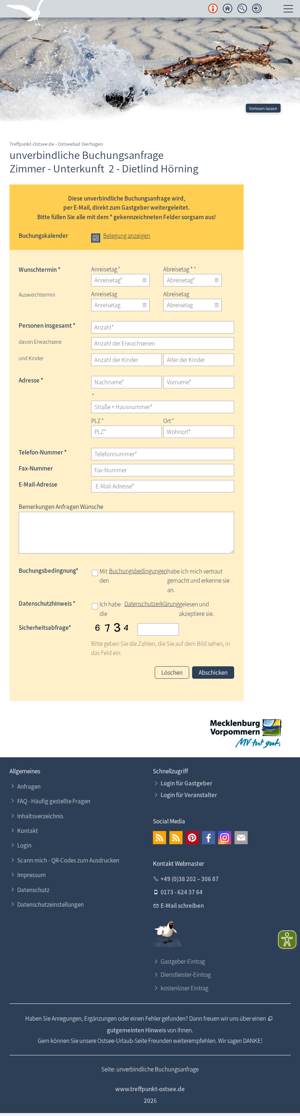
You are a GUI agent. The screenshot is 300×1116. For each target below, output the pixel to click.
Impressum (31, 875)
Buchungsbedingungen (138, 571)
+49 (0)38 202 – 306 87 (190, 879)
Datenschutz (33, 890)
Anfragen (29, 786)
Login (24, 845)
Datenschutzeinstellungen (50, 904)
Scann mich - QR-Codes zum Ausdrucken (68, 860)
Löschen (172, 673)
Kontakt (27, 831)
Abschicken (213, 673)
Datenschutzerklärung (151, 604)
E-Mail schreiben (182, 906)
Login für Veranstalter (189, 795)
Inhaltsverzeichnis (40, 816)
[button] (159, 837)
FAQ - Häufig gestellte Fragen (53, 801)
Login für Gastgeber (186, 783)
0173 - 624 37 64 (182, 892)
